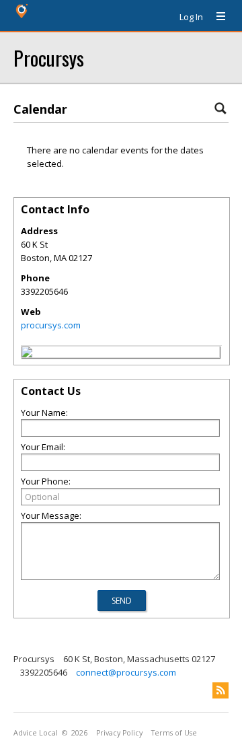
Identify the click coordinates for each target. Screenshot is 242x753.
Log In (191, 17)
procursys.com (51, 325)
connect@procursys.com (126, 672)
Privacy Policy (119, 733)
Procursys (48, 57)
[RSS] (220, 690)
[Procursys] (27, 354)
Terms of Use (174, 733)
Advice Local (35, 733)
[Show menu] (216, 17)
